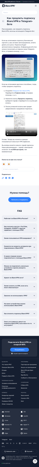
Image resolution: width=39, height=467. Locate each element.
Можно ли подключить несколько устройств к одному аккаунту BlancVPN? (16, 267)
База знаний (25, 395)
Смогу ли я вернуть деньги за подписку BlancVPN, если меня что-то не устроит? (18, 323)
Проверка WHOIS (7, 401)
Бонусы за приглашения (28, 367)
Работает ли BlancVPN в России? (16, 218)
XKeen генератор (7, 404)
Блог (22, 401)
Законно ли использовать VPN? (15, 295)
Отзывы (4, 370)
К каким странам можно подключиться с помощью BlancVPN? (17, 257)
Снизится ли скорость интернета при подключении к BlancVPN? (17, 247)
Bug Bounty (24, 375)
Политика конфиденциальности (9, 387)
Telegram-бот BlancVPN (21, 91)
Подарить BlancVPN (8, 376)
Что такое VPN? (7, 364)
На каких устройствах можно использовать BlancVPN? (14, 304)
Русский (29, 451)
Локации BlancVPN (8, 367)
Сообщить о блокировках (29, 378)
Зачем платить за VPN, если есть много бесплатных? (16, 286)
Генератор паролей (8, 395)
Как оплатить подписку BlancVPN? (16, 313)
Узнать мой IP (6, 398)
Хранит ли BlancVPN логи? (13, 278)
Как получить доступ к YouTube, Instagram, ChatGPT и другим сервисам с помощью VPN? (15, 228)
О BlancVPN (24, 385)
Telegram (4, 439)
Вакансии (24, 388)
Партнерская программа (29, 364)
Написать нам (10, 451)
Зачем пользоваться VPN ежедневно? (18, 238)
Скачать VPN (25, 398)
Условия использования (9, 383)
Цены (3, 373)
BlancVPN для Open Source (27, 371)
